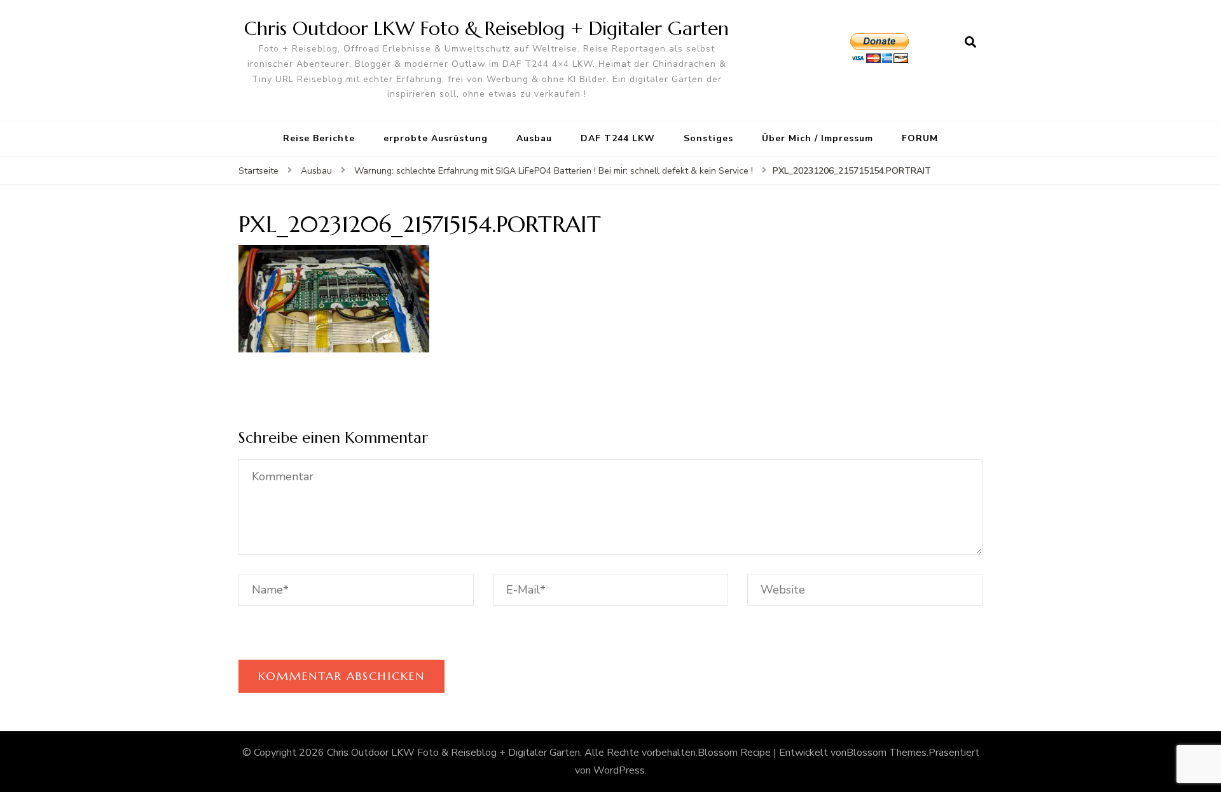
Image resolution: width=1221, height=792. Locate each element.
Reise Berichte (319, 138)
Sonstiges (708, 138)
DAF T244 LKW (618, 138)
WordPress (619, 770)
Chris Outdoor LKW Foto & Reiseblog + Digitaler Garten (486, 28)
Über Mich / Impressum (817, 138)
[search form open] (970, 42)
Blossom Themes (886, 753)
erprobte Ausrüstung (435, 138)
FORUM (920, 138)
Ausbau (534, 138)
